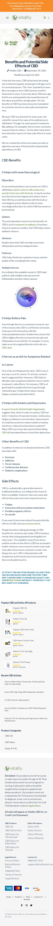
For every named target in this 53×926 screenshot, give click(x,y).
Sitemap (27, 899)
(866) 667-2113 (34, 8)
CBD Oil (9, 735)
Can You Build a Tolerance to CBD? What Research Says (25, 709)
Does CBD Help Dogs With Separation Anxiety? (24, 692)
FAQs (28, 897)
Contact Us (38, 897)
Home (8, 897)
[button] (7, 17)
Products (18, 897)
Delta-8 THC (11, 748)
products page (13, 580)
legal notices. (34, 805)
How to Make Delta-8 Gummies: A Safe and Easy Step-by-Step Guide (25, 683)
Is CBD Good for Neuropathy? (17, 700)
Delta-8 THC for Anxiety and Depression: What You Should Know (26, 719)
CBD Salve (10, 742)
